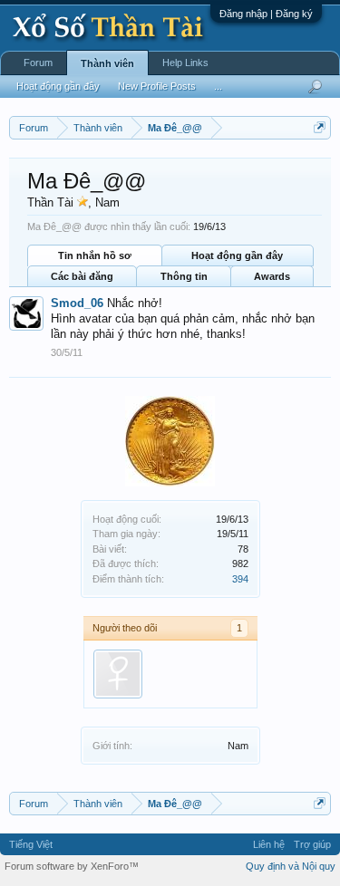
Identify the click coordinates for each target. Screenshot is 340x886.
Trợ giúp (312, 844)
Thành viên (107, 63)
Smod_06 (77, 303)
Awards (272, 276)
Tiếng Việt (31, 844)
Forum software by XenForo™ (72, 866)
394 (240, 578)
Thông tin (184, 276)
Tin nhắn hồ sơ (94, 255)
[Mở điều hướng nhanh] (319, 127)
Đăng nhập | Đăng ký (266, 13)
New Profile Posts (157, 86)
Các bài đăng (82, 276)
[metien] (117, 674)
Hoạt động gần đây (237, 255)
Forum (38, 62)
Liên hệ (269, 844)
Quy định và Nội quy (290, 866)
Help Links (185, 62)
